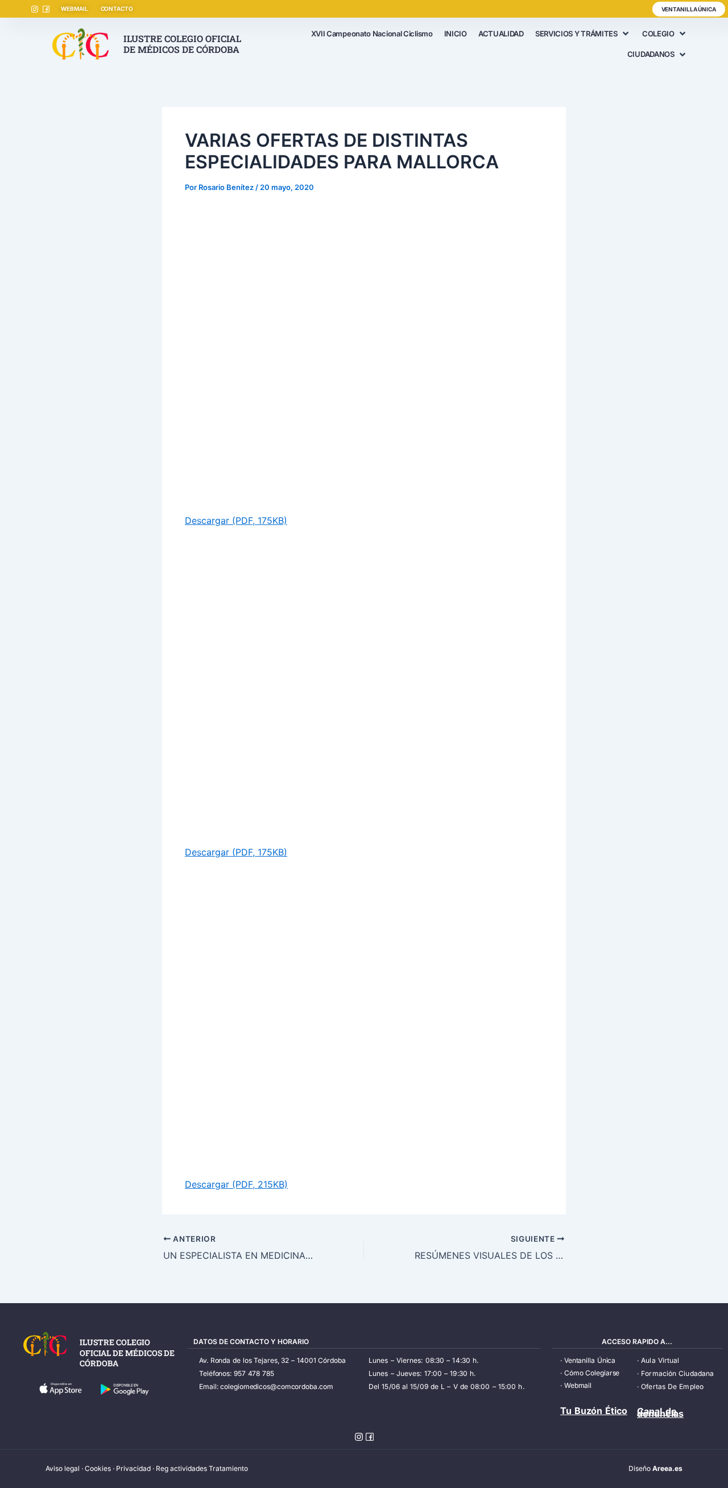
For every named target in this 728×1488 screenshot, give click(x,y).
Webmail (578, 1385)
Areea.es (667, 1468)
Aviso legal (63, 1468)
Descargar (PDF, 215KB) (236, 1184)
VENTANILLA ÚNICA (688, 9)
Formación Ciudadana (677, 1373)
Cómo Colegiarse (592, 1373)
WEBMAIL (74, 8)
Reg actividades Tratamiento (202, 1468)
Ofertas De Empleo (672, 1386)
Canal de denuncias (660, 1412)
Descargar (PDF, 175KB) (236, 520)
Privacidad (133, 1468)
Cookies (98, 1468)
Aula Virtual (660, 1360)
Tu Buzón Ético (593, 1410)
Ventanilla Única (589, 1360)
